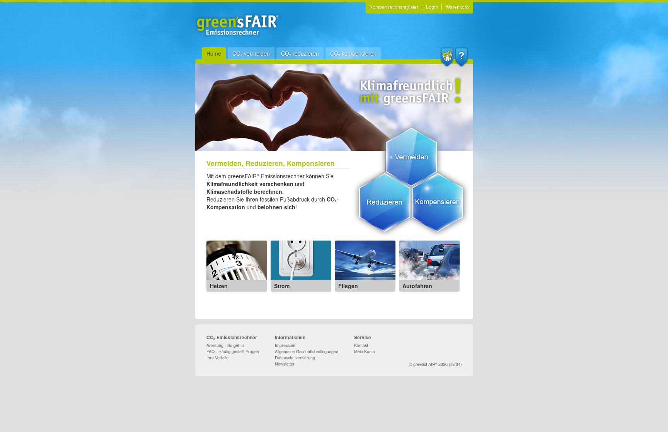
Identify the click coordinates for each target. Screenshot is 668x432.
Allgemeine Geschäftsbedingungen (306, 351)
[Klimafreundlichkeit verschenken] (447, 57)
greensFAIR (424, 364)
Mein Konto (364, 351)
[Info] (461, 57)
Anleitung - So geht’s (225, 345)
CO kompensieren (353, 53)
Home (213, 53)
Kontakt (361, 345)
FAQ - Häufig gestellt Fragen (232, 351)
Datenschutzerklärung (295, 357)
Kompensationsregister (394, 6)
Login (432, 6)
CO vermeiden (251, 53)
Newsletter (285, 364)
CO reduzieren (300, 53)
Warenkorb (457, 6)
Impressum (285, 345)
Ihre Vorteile (217, 357)
